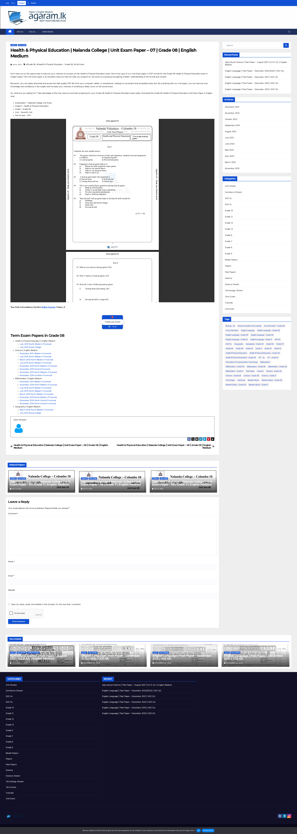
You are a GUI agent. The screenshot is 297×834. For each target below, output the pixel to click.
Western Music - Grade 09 (236, 385)
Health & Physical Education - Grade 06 (265, 353)
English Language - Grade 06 (268, 330)
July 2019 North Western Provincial (35, 344)
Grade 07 (280, 344)
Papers (228, 266)
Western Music (253, 380)
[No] (294, 830)
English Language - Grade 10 (237, 339)
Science (228, 278)
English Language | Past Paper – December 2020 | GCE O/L (252, 83)
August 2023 (230, 131)
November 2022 (232, 168)
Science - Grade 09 (251, 376)
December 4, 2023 (19, 663)
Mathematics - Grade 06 (235, 367)
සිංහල (13, 3)
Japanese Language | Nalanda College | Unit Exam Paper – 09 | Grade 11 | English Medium (111, 483)
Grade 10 (229, 210)
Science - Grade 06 (273, 371)
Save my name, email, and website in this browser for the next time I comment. (46, 604)
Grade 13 (229, 229)
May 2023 (229, 150)
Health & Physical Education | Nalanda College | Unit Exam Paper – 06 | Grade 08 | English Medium (164, 446)
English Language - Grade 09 (262, 335)
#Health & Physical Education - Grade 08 (55, 64)
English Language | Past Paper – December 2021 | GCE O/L (251, 77)
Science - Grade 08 (233, 376)
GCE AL (32, 32)
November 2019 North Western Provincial (38, 372)
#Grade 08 (31, 64)
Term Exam (47, 32)
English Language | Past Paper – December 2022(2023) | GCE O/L (254, 71)
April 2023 (229, 156)
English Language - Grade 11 (261, 339)
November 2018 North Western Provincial (38, 366)
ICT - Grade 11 (273, 358)
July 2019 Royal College (30, 347)
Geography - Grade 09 (254, 344)
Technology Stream (234, 290)
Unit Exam (22, 45)
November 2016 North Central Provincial (38, 403)
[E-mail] (14, 437)
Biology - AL (230, 326)
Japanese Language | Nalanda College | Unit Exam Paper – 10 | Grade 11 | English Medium (40, 483)
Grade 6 (228, 235)
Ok (199, 830)
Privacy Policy (208, 830)
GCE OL (20, 32)
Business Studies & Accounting (249, 326)
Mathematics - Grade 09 (277, 367)
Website (11, 590)
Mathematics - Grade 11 (234, 371)
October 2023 (231, 119)
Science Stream (232, 284)
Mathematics (265, 362)
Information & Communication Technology (242, 362)
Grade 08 (229, 348)
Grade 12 (229, 223)
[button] (289, 32)
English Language (248, 330)
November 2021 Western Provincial (35, 353)
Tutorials (229, 303)
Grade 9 (228, 253)
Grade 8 (13, 45)
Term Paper (230, 380)
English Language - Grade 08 (237, 335)
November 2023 (232, 113)
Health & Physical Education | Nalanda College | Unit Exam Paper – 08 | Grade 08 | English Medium (61, 446)
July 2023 (229, 137)
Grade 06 (270, 344)
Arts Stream (230, 186)
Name (11, 561)
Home (33, 3)
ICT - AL (262, 358)
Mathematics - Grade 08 (256, 367)
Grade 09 (239, 348)
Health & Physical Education (236, 353)
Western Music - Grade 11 (258, 385)
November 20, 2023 (91, 663)
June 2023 (230, 144)
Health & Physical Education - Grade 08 (241, 358)
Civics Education (232, 330)
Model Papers (231, 260)
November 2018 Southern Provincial (36, 375)
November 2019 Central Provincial (35, 369)
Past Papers (230, 272)
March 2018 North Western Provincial (36, 360)
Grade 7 (228, 241)
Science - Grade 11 (269, 376)
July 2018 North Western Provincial (35, 356)
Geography (238, 344)
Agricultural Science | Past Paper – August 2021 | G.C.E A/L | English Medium (38, 657)
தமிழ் (7, 3)
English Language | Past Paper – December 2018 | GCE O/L (128, 713)
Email (11, 576)
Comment (13, 513)
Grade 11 (13, 478)
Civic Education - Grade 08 (274, 326)
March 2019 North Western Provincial (36, 394)
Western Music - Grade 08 (272, 380)
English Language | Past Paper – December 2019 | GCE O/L (251, 89)
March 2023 (230, 162)
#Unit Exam (79, 64)
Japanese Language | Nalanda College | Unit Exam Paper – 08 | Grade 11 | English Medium (182, 483)
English (22, 3)
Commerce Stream (233, 192)
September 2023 (232, 125)
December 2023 (232, 107)
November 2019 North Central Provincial (38, 400)
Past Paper (250, 371)
